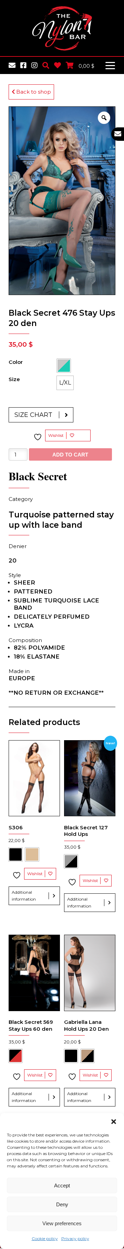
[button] (113, 1121)
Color (16, 362)
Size (14, 379)
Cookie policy (45, 1238)
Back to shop (33, 91)
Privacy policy (75, 1238)
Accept (62, 1185)
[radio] (64, 365)
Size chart (33, 415)
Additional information (24, 896)
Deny (62, 1204)
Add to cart (70, 455)
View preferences (62, 1223)
